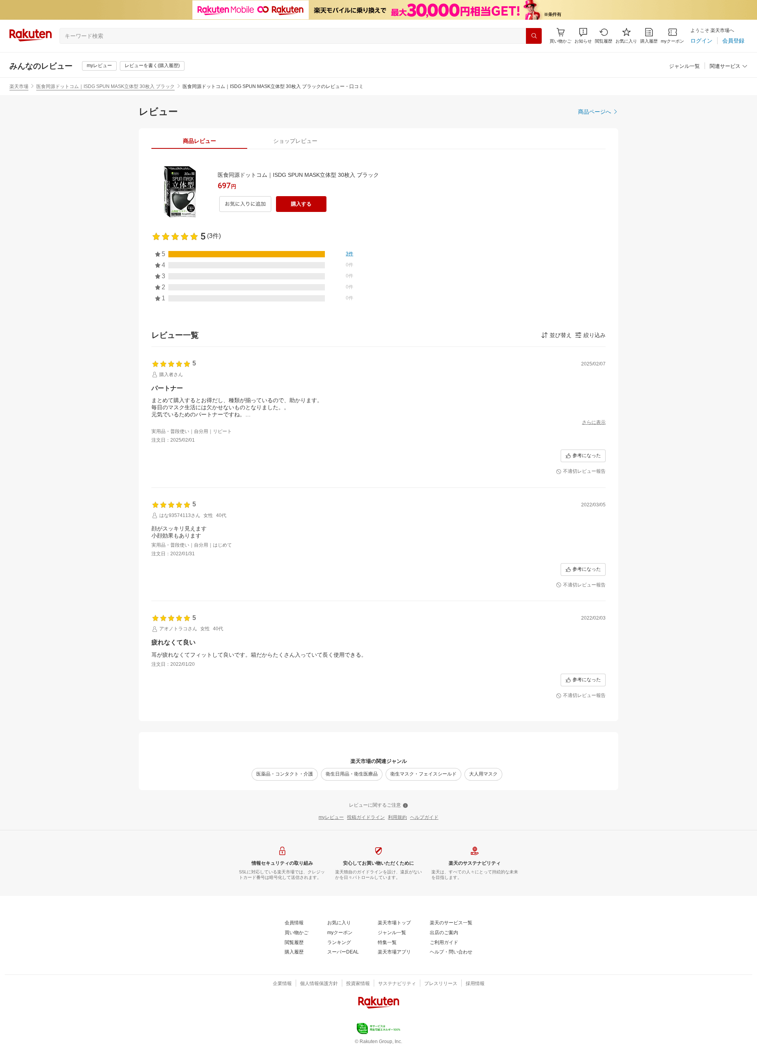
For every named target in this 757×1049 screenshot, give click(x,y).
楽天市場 (18, 86)
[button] (583, 36)
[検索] (534, 36)
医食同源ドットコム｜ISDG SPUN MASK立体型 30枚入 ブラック (105, 86)
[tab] (199, 141)
